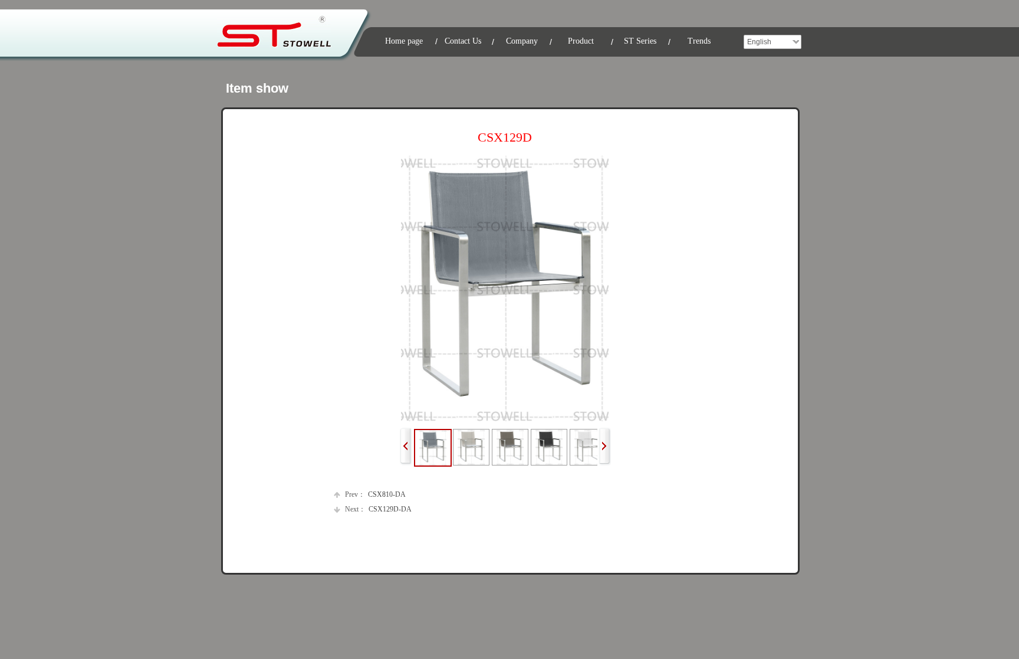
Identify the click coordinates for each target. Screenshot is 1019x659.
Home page (404, 41)
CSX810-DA (375, 494)
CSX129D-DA (378, 509)
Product (581, 41)
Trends (699, 41)
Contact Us (463, 41)
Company (522, 41)
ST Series (640, 41)
